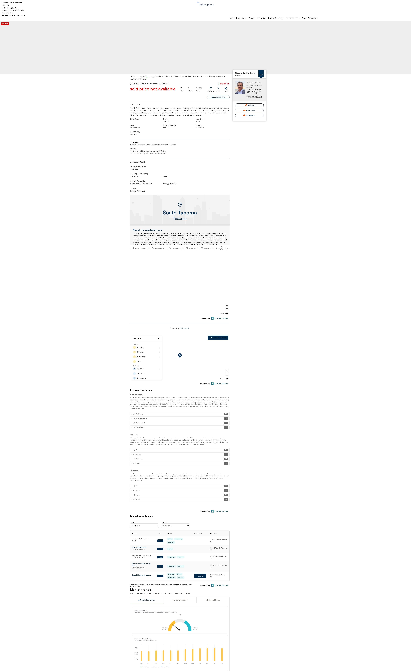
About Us (262, 19)
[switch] (211, 90)
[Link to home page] (205, 5)
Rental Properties (309, 18)
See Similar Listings (218, 97)
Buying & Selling (276, 19)
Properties (241, 19)
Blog (252, 19)
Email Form (250, 110)
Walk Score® (184, 328)
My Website (250, 115)
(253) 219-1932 (7, 13)
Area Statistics (293, 19)
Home (231, 18)
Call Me (250, 105)
